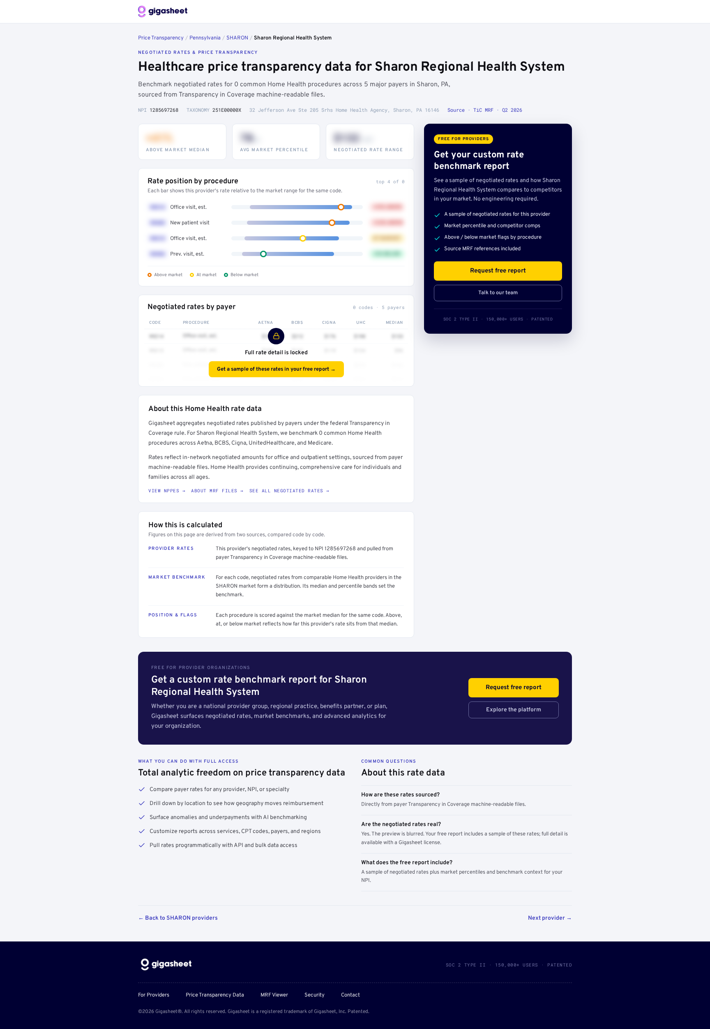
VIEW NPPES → (166, 490)
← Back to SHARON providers (178, 918)
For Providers (153, 995)
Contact (350, 995)
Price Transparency (161, 38)
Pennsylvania (205, 38)
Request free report (498, 271)
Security (314, 995)
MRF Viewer (274, 995)
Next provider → (550, 918)
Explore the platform (513, 709)
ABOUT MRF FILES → (217, 490)
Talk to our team (498, 293)
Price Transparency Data (215, 995)
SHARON (237, 38)
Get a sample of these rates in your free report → (276, 369)
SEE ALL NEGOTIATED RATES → (289, 490)
